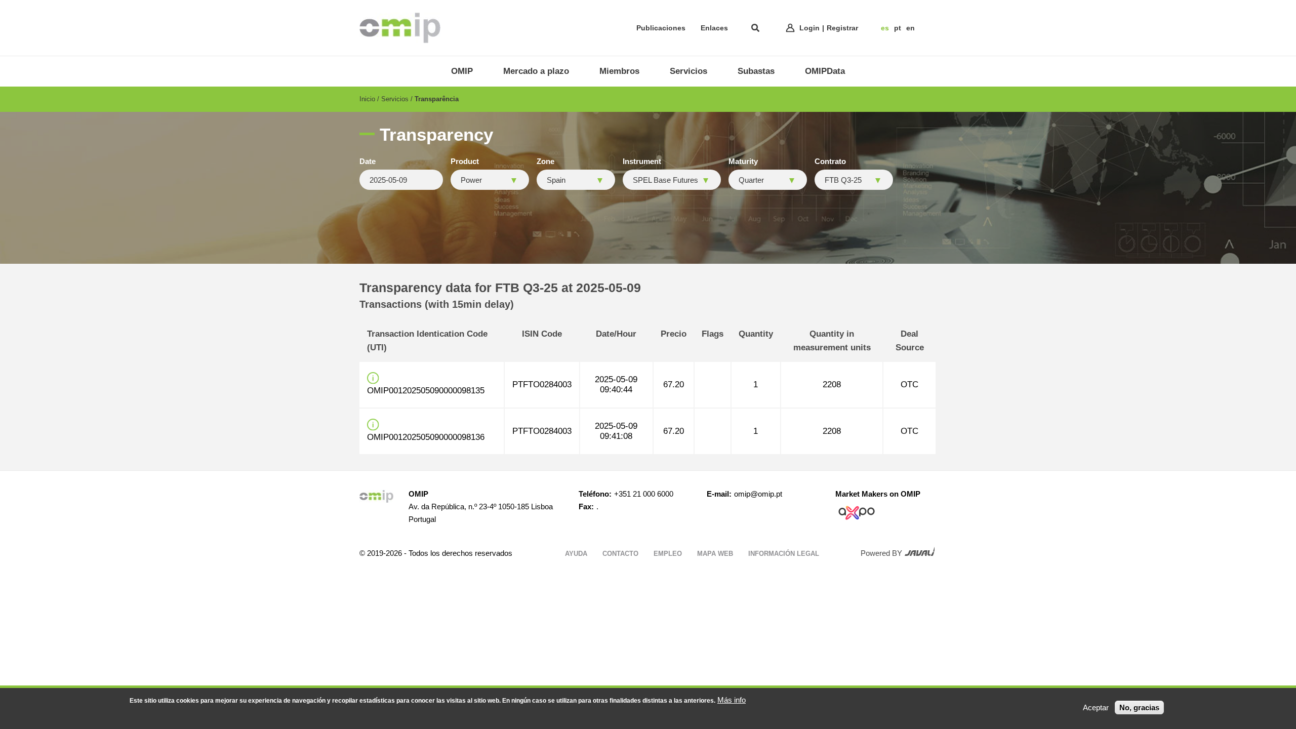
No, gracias (1139, 707)
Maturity (743, 161)
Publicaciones (660, 28)
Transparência (437, 99)
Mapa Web (715, 553)
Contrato (830, 161)
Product (465, 161)
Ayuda (576, 553)
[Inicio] (399, 28)
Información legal (783, 553)
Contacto (620, 553)
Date (367, 161)
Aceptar (1096, 707)
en (910, 28)
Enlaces (714, 28)
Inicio (367, 99)
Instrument (642, 161)
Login (809, 28)
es (885, 28)
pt (897, 28)
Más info (731, 700)
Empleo (668, 553)
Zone (545, 161)
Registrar (842, 28)
